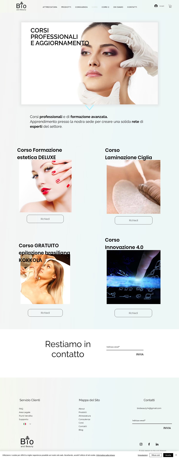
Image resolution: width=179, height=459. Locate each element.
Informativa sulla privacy (105, 455)
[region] (133, 185)
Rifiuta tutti (156, 455)
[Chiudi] (176, 455)
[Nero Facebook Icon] (149, 444)
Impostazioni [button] (143, 455)
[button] (170, 6)
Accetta (168, 455)
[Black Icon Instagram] (141, 444)
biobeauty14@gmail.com (149, 408)
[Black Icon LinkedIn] (157, 444)
